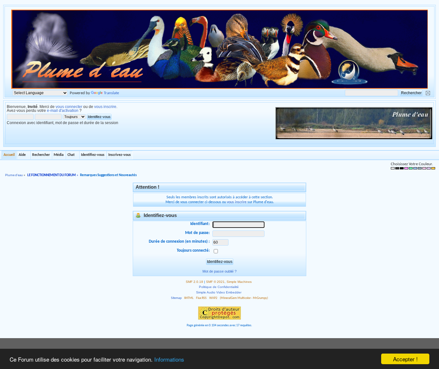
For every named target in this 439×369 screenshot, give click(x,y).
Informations (169, 359)
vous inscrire (105, 107)
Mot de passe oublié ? (219, 271)
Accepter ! (405, 359)
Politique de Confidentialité (219, 287)
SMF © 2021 (215, 282)
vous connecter (69, 107)
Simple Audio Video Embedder (218, 292)
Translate (111, 93)
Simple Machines (239, 282)
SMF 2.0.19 (194, 282)
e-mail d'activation (62, 111)
